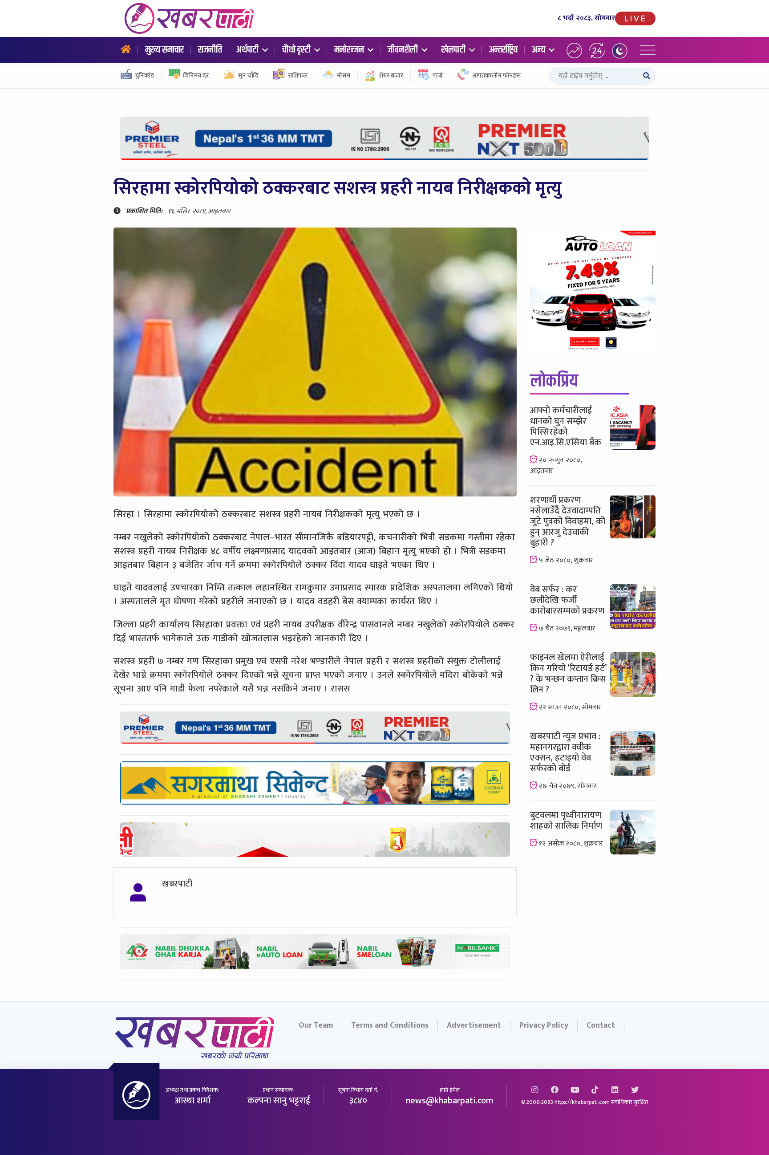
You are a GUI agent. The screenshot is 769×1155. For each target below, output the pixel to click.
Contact (601, 1025)
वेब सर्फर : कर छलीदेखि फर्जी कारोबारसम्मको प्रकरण (567, 600)
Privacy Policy (543, 1025)
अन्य (539, 50)
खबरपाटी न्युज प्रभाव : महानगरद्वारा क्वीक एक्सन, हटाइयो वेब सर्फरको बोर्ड (565, 752)
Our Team (316, 1025)
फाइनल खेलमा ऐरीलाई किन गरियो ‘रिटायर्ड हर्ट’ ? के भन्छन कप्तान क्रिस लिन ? (568, 673)
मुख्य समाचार (164, 50)
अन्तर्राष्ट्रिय (503, 50)
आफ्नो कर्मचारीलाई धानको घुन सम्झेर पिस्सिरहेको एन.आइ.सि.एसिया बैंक (565, 426)
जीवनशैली (404, 50)
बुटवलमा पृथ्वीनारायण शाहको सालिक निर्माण (566, 821)
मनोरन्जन (350, 50)
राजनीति (210, 50)
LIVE (635, 18)
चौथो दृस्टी (297, 50)
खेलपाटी (454, 50)
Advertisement (474, 1025)
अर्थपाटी (248, 50)
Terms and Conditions (390, 1025)
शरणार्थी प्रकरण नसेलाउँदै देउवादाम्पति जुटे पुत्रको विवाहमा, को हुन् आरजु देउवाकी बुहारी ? (567, 521)
